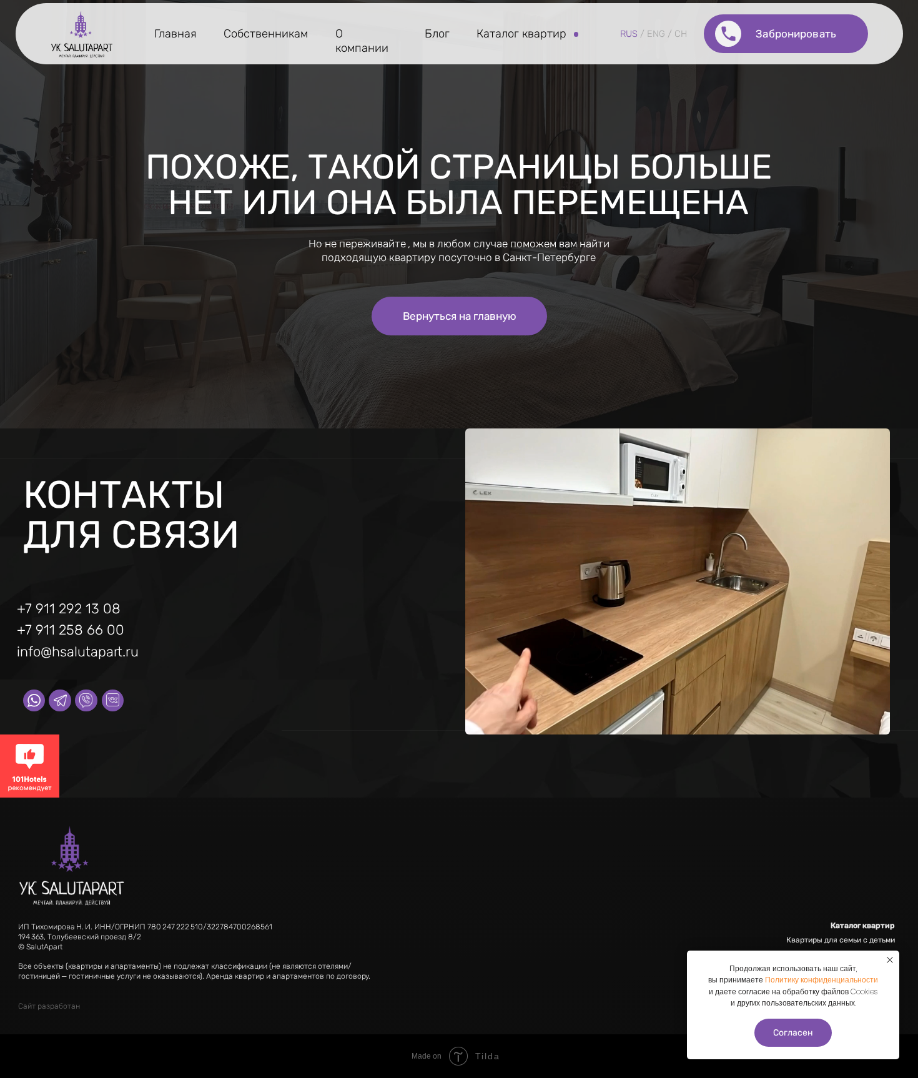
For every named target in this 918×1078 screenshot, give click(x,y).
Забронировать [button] (796, 33)
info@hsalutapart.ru (78, 651)
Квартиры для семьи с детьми (840, 940)
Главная (175, 34)
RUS (629, 33)
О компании (361, 41)
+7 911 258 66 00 (70, 629)
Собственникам (266, 34)
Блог (437, 34)
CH (680, 33)
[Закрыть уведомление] (890, 960)
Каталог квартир (521, 34)
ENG (656, 33)
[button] (728, 33)
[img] (82, 33)
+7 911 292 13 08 (69, 608)
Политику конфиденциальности (821, 979)
